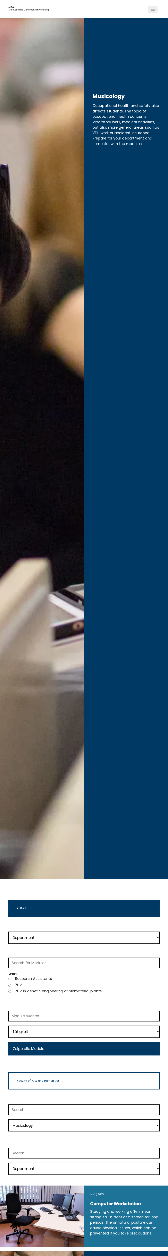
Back (23, 908)
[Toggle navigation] (153, 9)
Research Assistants (33, 979)
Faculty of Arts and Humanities (38, 1081)
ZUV (18, 985)
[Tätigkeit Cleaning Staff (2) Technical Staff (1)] (84, 1031)
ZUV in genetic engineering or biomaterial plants (58, 991)
